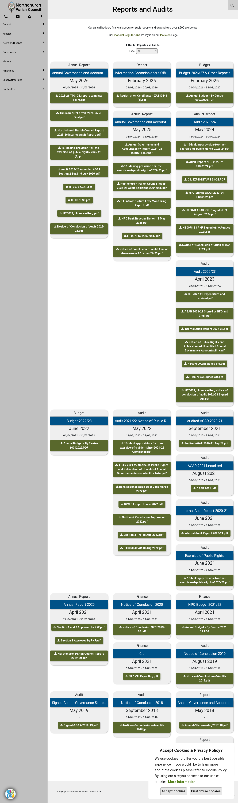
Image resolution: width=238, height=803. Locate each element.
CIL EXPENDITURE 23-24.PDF (206, 179)
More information (181, 782)
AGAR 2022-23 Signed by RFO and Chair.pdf (206, 313)
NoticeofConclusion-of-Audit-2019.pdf (206, 678)
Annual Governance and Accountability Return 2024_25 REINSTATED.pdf (142, 149)
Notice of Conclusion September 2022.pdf (143, 519)
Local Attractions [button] (12, 80)
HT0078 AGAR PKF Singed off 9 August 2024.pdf (206, 212)
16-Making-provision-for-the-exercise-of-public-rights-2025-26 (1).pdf (79, 152)
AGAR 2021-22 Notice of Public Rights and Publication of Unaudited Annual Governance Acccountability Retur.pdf (142, 469)
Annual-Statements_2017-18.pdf (206, 725)
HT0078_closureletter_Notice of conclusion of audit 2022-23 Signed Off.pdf (205, 394)
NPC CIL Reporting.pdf (143, 676)
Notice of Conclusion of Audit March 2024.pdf (206, 247)
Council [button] (7, 24)
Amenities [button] (8, 70)
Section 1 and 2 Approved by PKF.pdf (80, 627)
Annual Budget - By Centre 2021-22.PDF (206, 629)
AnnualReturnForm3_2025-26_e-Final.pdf (80, 115)
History (7, 61)
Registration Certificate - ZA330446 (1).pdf (143, 97)
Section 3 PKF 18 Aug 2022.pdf (143, 534)
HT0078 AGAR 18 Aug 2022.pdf (143, 548)
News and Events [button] (12, 43)
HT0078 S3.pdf (80, 200)
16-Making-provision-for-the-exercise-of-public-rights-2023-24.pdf (204, 146)
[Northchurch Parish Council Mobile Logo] (23, 6)
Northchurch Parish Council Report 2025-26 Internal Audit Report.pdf (80, 132)
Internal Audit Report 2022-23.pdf (206, 329)
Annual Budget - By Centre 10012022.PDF (80, 445)
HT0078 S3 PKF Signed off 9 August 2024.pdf (206, 229)
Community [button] (9, 52)
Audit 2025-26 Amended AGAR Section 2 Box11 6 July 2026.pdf (79, 171)
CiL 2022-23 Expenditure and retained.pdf (206, 296)
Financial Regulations (126, 35)
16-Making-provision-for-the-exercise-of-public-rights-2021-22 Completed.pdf (142, 447)
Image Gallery (17, 96)
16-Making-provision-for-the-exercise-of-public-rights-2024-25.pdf (142, 168)
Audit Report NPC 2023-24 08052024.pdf (206, 164)
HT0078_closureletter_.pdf (80, 213)
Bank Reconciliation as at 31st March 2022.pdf (143, 489)
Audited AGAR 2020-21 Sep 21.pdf (206, 443)
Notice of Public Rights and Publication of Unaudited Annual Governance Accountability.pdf (205, 346)
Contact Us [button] (9, 89)
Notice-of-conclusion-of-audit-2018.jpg (143, 727)
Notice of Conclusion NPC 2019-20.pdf (143, 629)
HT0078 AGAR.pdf (80, 187)
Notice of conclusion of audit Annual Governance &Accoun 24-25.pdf (143, 251)
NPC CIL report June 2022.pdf (143, 504)
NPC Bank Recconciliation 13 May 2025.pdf (143, 220)
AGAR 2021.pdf (206, 488)
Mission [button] (7, 33)
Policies (165, 35)
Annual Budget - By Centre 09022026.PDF (206, 97)
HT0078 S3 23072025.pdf (143, 236)
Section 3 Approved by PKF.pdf (80, 640)
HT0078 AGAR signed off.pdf (206, 363)
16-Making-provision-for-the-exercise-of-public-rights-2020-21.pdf (204, 580)
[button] (232, 5)
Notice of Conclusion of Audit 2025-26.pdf (80, 228)
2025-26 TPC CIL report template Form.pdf (80, 97)
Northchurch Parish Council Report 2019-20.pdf (80, 656)
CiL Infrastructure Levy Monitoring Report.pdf (143, 203)
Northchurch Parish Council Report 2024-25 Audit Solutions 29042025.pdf (142, 186)
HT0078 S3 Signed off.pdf (206, 377)
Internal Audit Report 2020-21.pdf (206, 533)
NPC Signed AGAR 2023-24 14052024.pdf (206, 195)
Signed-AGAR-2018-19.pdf (80, 725)
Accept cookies (174, 791)
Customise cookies (206, 791)
